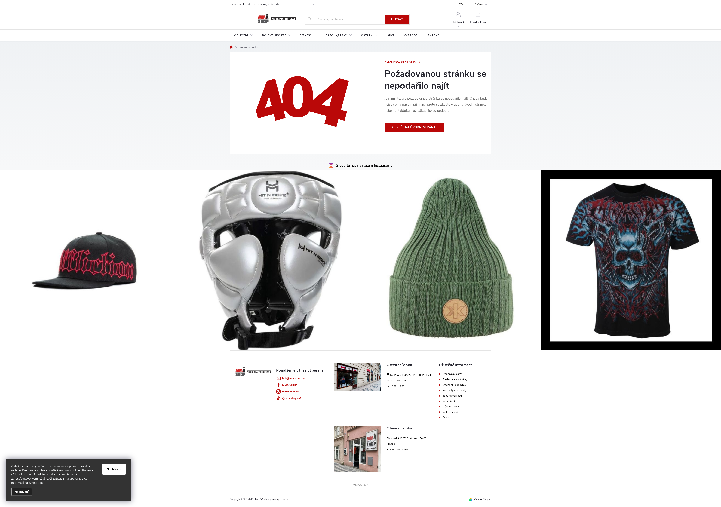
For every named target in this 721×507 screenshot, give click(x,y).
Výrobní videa (451, 406)
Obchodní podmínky (454, 384)
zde (40, 483)
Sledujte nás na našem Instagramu (364, 165)
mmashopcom (290, 391)
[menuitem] (244, 35)
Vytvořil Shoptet (482, 499)
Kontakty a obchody (268, 4)
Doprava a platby (452, 374)
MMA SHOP (289, 385)
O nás (446, 417)
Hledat (397, 19)
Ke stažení (449, 401)
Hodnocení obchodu (240, 4)
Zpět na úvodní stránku (417, 127)
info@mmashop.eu (293, 378)
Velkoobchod (450, 412)
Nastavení (22, 492)
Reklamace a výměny (455, 379)
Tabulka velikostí (452, 395)
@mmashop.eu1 (291, 398)
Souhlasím (114, 469)
